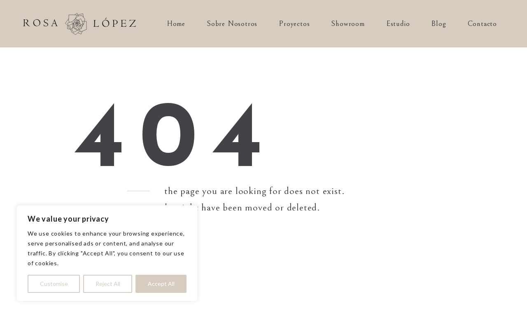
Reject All (108, 283)
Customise (54, 283)
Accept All (161, 283)
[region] (107, 253)
